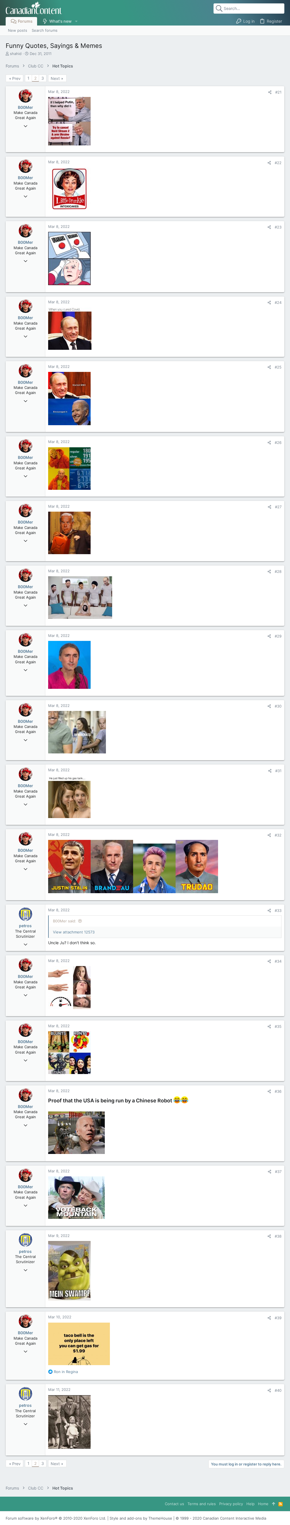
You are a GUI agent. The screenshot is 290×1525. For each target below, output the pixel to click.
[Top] (273, 1503)
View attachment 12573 (74, 932)
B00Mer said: (64, 921)
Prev (16, 78)
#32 (278, 835)
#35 (278, 1026)
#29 (278, 636)
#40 (278, 1390)
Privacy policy (231, 1503)
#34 (278, 961)
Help (250, 1503)
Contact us (174, 1503)
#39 (278, 1318)
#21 (278, 92)
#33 (278, 910)
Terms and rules (201, 1503)
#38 (278, 1236)
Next (55, 78)
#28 (278, 571)
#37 (278, 1171)
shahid (16, 53)
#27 (278, 507)
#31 (278, 770)
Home (263, 1503)
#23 (278, 227)
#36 (278, 1091)
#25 (278, 367)
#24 (278, 302)
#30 (278, 706)
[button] (76, 21)
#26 (278, 442)
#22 (278, 162)
